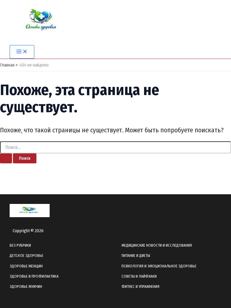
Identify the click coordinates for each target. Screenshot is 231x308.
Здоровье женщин (26, 266)
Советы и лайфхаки (139, 276)
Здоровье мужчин (26, 286)
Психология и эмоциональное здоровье (159, 266)
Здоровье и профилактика (34, 276)
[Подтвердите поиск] (6, 158)
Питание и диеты (136, 255)
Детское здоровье (26, 255)
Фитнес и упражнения (140, 286)
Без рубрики (20, 245)
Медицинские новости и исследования (157, 245)
